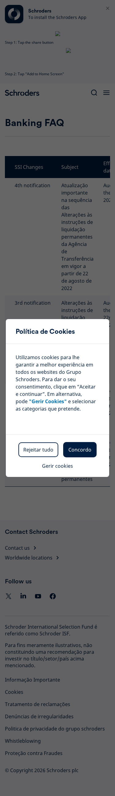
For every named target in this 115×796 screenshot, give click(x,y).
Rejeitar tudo (38, 449)
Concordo (79, 449)
